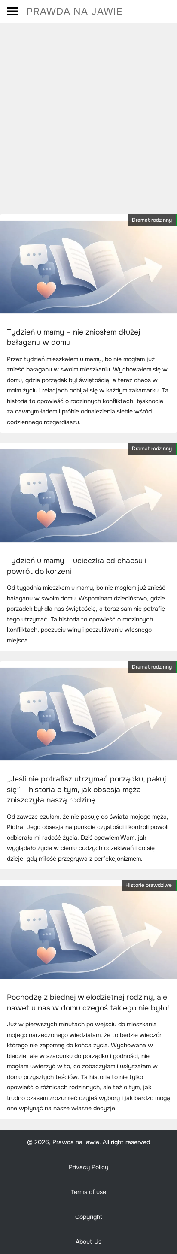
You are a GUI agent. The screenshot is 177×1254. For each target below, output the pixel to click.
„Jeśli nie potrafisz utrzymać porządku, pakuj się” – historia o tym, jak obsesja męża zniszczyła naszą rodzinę (86, 789)
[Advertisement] (88, 115)
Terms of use (88, 1192)
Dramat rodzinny (152, 220)
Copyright (88, 1217)
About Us (88, 1241)
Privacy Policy (88, 1167)
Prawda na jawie (75, 11)
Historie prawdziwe (148, 885)
